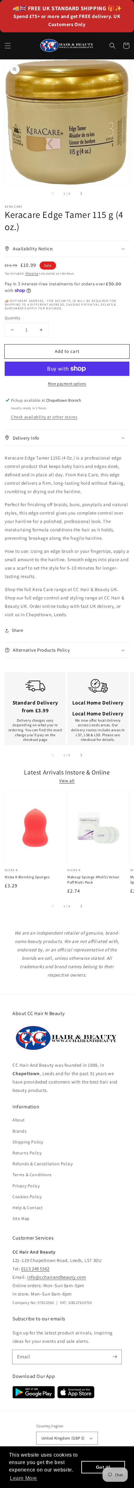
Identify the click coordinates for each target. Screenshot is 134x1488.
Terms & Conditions (32, 1174)
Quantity (12, 318)
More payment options (67, 383)
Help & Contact (27, 1207)
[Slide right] (81, 193)
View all (67, 780)
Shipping (31, 273)
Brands (19, 1131)
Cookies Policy (26, 1196)
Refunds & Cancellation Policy (42, 1164)
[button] (8, 46)
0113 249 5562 (35, 1269)
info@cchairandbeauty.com (56, 1277)
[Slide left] (53, 193)
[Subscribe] (115, 1357)
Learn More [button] (23, 1478)
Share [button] (17, 630)
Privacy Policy (26, 1186)
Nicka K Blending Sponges (27, 877)
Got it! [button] (103, 1467)
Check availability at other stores (44, 417)
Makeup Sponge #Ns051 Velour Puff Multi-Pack (93, 880)
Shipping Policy (27, 1142)
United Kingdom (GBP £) (63, 1438)
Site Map (21, 1218)
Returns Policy (26, 1153)
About (18, 1120)
